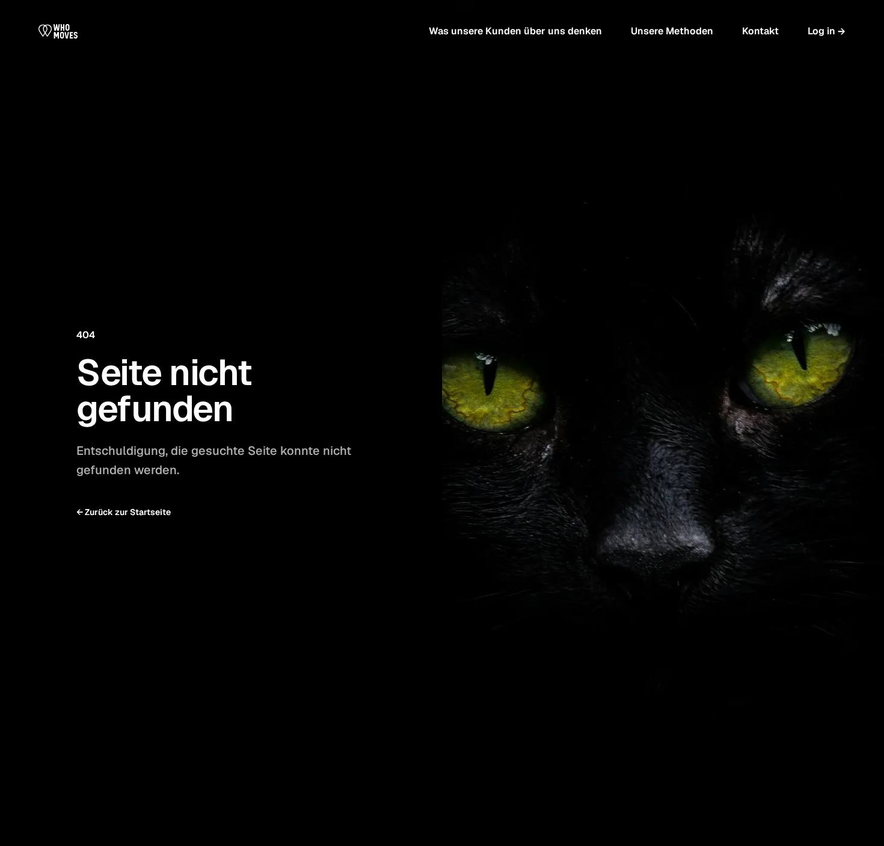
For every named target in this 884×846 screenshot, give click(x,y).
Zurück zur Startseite (123, 512)
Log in (827, 31)
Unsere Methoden (672, 31)
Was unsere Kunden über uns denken (515, 31)
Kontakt (760, 31)
